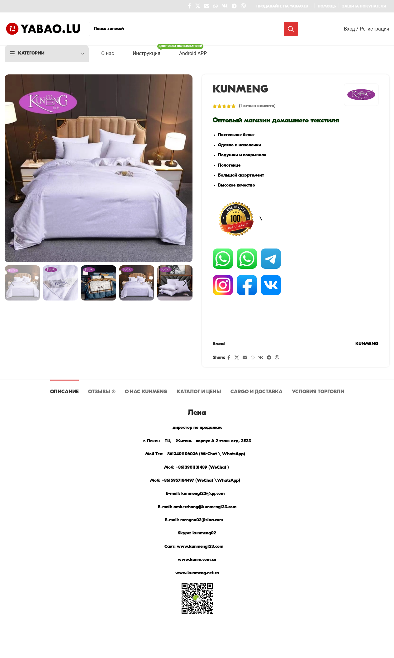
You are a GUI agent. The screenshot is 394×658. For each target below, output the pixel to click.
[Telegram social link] (234, 6)
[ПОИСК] (291, 29)
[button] (12, 283)
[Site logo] (44, 28)
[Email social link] (206, 6)
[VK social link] (225, 6)
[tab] (64, 389)
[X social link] (197, 6)
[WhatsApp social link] (215, 6)
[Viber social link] (243, 6)
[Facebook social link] (189, 6)
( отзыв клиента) (257, 106)
